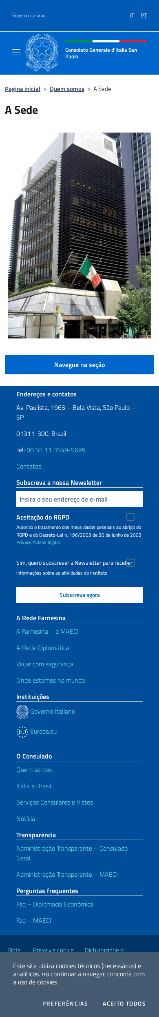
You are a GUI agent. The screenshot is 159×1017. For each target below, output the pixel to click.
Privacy (23, 542)
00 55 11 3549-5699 (56, 450)
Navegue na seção (79, 364)
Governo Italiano (52, 711)
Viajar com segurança (44, 664)
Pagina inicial (22, 88)
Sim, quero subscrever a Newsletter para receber (74, 562)
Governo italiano (28, 15)
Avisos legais (46, 542)
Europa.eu (43, 731)
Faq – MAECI (33, 920)
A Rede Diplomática (42, 647)
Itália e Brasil (33, 786)
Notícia (25, 818)
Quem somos (67, 88)
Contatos (28, 466)
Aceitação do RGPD (42, 517)
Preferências (65, 1003)
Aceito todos (124, 1003)
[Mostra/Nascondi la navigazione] (16, 52)
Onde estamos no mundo (50, 680)
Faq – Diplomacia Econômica (54, 904)
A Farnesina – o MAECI (47, 631)
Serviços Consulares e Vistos (54, 802)
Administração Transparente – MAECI (67, 874)
